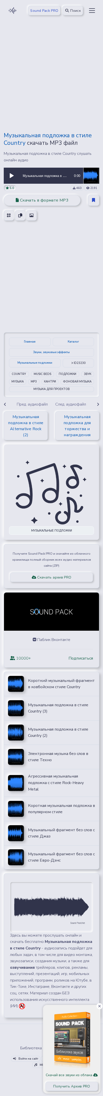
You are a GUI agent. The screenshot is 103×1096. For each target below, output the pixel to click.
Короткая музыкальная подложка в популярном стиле (61, 809)
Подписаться (80, 658)
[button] (12, 176)
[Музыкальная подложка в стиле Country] (91, 175)
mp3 (34, 381)
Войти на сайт (28, 1059)
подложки (67, 374)
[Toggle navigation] (92, 11)
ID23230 (79, 363)
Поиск (75, 10)
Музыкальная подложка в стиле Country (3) (58, 708)
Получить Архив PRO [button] (71, 1086)
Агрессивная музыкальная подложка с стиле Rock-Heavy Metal (56, 782)
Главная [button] (30, 342)
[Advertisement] (51, 75)
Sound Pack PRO (44, 10)
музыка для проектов (52, 389)
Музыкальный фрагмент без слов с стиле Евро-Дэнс (61, 857)
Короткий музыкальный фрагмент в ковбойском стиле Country (61, 684)
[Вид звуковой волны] (51, 907)
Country (19, 374)
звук (87, 374)
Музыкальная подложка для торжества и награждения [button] (77, 426)
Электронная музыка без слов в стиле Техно (58, 757)
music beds (42, 374)
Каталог (73, 342)
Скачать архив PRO (53, 577)
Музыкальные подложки (35, 363)
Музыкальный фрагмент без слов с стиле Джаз (61, 833)
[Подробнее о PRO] (71, 1038)
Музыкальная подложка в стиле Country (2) (58, 733)
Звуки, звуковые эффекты (51, 352)
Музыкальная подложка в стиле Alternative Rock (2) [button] (25, 426)
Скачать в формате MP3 (43, 200)
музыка (18, 381)
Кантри (50, 381)
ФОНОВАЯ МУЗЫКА (77, 381)
